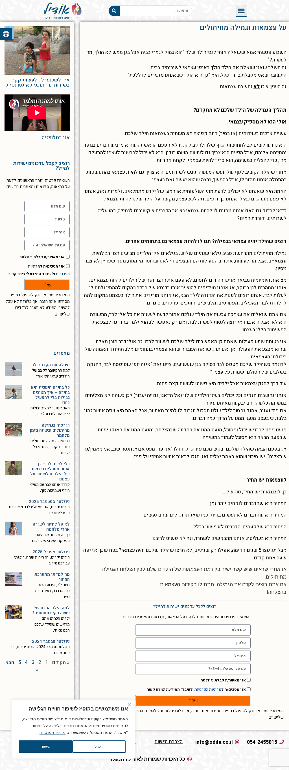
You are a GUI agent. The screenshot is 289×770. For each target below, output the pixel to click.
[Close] (129, 704)
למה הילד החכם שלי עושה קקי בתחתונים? (51, 610)
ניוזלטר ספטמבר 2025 (49, 501)
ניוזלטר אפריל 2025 (51, 552)
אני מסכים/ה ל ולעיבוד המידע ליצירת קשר (196, 689)
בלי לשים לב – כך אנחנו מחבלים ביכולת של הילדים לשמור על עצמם (50, 471)
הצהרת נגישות (168, 741)
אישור (46, 746)
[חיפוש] (114, 11)
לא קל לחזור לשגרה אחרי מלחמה (51, 526)
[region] (73, 729)
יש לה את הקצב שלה (50, 365)
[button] (6, 34)
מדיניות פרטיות (52, 732)
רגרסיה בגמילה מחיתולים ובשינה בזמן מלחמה (50, 430)
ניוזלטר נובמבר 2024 (51, 641)
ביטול (99, 746)
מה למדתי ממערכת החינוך (52, 577)
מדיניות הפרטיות (207, 689)
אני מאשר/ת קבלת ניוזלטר (223, 680)
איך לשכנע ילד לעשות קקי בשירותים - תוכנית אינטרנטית (38, 82)
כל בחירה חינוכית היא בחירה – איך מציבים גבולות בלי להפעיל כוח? (50, 395)
